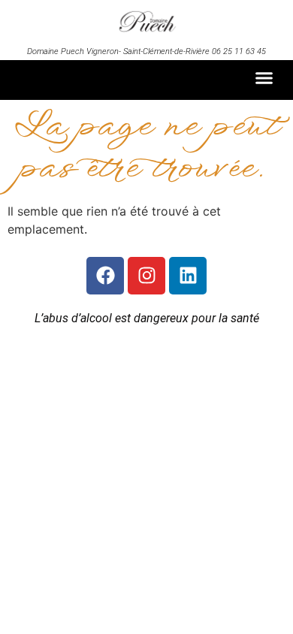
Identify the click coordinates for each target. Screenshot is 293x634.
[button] (264, 78)
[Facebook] (105, 275)
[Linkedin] (188, 275)
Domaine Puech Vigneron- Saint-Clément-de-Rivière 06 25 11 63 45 (146, 51)
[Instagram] (146, 275)
